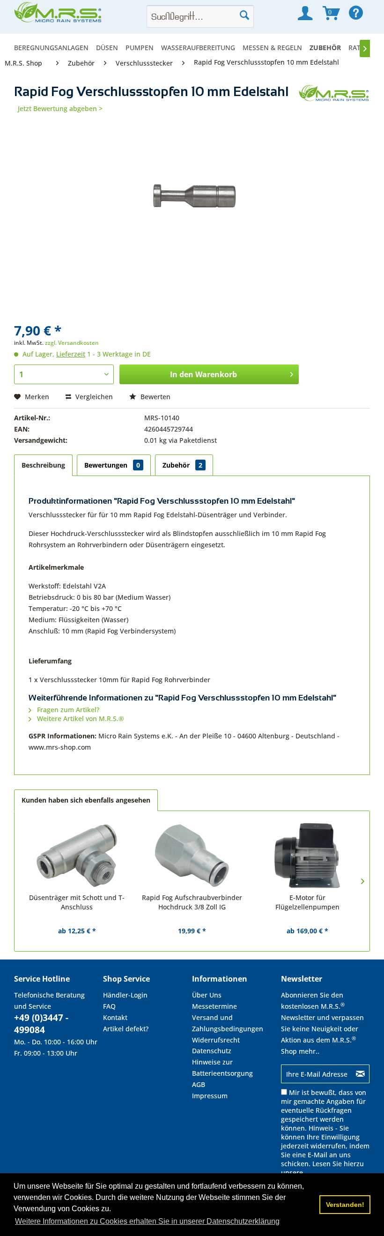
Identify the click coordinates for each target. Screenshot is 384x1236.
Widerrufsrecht (216, 1039)
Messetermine (214, 1006)
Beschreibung (43, 465)
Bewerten (154, 396)
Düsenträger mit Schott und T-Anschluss (77, 902)
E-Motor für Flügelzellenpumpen (307, 902)
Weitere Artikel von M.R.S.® (79, 718)
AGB (198, 1084)
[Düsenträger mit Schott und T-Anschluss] (76, 855)
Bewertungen (112, 465)
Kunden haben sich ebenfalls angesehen (86, 800)
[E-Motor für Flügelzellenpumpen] (307, 855)
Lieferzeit (70, 354)
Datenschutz (211, 1050)
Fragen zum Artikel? (67, 709)
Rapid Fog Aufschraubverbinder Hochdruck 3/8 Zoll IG (192, 902)
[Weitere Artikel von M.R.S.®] (334, 101)
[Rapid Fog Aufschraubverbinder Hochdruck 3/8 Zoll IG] (192, 855)
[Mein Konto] (305, 13)
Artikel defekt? (125, 1028)
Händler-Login (125, 994)
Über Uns (207, 994)
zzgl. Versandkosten (72, 343)
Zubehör (182, 465)
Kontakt (115, 1017)
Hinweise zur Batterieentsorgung (222, 1067)
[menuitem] (53, 47)
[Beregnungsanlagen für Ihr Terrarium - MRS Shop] (58, 15)
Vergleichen (93, 396)
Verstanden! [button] (345, 1204)
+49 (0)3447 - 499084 (41, 1024)
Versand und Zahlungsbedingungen (227, 1023)
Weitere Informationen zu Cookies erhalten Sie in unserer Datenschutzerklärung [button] (147, 1221)
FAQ (109, 1006)
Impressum (210, 1095)
